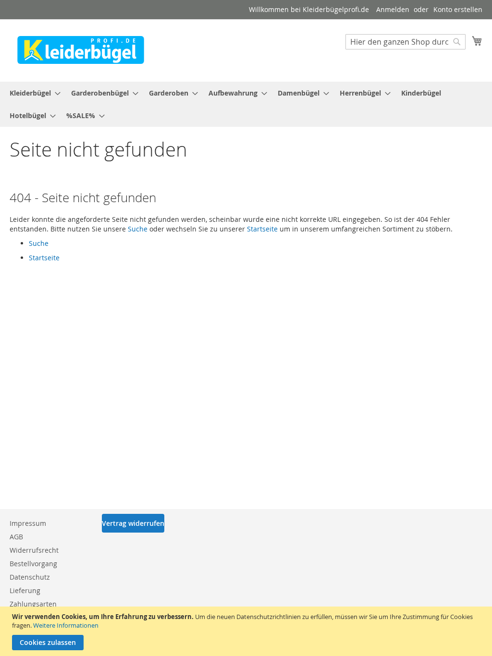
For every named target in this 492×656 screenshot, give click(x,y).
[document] (247, 631)
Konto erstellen (457, 9)
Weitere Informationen (65, 625)
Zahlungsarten (33, 603)
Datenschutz (30, 577)
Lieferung (25, 590)
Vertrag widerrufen (133, 523)
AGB (16, 536)
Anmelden (392, 9)
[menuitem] (32, 93)
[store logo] (81, 50)
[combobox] (405, 41)
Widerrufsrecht (34, 550)
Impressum (28, 523)
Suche (138, 228)
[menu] (246, 104)
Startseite (262, 228)
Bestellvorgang (33, 563)
